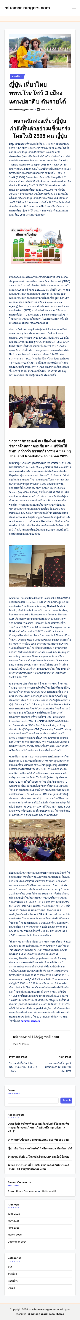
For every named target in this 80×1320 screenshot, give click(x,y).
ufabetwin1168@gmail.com (36, 1037)
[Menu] (74, 8)
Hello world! (49, 1191)
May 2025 (13, 1220)
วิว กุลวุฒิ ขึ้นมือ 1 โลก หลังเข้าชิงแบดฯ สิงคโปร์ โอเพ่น (38, 1156)
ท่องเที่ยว (17, 76)
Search (12, 1090)
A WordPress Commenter (23, 1191)
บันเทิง (11, 1287)
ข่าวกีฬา (12, 1274)
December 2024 (17, 1241)
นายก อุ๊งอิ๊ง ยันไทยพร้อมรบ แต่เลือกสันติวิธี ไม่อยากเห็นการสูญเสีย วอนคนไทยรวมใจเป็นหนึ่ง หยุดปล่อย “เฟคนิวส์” (38, 1127)
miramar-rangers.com (27, 7)
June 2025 (14, 1213)
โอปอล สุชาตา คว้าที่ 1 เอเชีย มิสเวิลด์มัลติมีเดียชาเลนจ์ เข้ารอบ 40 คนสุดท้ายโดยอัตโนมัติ (38, 1167)
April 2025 (14, 1227)
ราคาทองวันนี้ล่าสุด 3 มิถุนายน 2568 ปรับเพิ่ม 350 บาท (38, 1140)
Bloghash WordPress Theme (46, 1314)
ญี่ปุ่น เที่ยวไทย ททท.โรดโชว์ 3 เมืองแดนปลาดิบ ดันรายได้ (40, 1148)
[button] (21, 1044)
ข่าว (10, 1267)
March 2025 (15, 1234)
